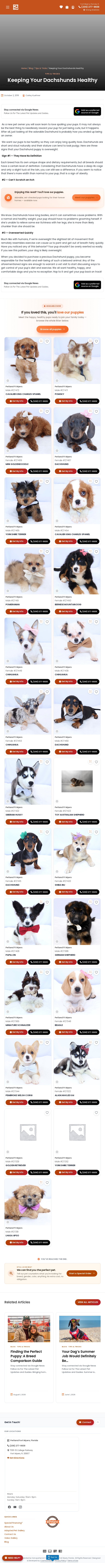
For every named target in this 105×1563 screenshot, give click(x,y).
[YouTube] (15, 1507)
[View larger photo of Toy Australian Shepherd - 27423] (90, 761)
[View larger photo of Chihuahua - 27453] (41, 691)
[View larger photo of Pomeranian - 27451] (41, 551)
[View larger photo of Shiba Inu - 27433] (90, 831)
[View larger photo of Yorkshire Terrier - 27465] (41, 481)
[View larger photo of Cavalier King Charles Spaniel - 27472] (41, 340)
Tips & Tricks (41, 68)
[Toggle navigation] (7, 7)
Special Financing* (13, 1522)
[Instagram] (20, 1507)
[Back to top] (98, 1422)
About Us (9, 1526)
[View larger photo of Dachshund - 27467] (90, 410)
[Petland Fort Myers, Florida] (15, 7)
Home (24, 68)
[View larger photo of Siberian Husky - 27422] (41, 761)
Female (14, 460)
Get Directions (16, 1458)
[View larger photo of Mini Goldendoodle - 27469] (41, 410)
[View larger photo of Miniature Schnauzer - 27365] (41, 971)
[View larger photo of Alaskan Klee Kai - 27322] (90, 1042)
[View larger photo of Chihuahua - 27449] (41, 621)
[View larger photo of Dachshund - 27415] (41, 831)
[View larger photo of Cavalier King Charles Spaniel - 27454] (90, 481)
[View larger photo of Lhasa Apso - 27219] (41, 1182)
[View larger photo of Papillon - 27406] (41, 901)
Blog (31, 68)
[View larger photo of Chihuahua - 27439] (90, 621)
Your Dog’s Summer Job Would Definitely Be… (79, 1356)
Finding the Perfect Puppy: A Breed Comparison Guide (26, 1356)
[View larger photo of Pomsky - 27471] (90, 340)
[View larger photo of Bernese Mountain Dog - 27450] (90, 551)
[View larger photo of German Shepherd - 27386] (90, 901)
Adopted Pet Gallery (14, 1530)
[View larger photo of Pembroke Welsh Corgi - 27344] (41, 1042)
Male (12, 390)
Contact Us (10, 1534)
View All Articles (88, 1302)
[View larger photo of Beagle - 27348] (90, 971)
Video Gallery (11, 1538)
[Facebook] (9, 1507)
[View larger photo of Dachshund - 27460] (90, 691)
